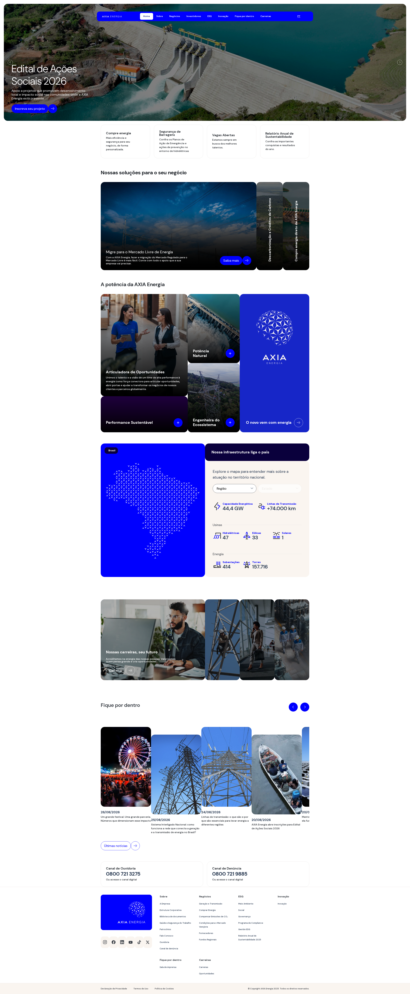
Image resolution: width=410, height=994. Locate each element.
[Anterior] (10, 62)
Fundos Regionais (208, 939)
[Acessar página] (298, 422)
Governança (244, 916)
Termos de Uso (140, 988)
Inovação (282, 903)
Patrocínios (165, 929)
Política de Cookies (164, 988)
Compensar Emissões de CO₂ (213, 916)
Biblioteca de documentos (173, 916)
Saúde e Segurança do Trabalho (175, 923)
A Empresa (165, 903)
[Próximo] (399, 62)
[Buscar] (290, 16)
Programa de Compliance (250, 923)
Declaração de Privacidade (114, 988)
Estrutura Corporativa (170, 910)
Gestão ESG (244, 929)
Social (241, 910)
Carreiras (203, 967)
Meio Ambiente (245, 903)
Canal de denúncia (169, 948)
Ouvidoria (164, 942)
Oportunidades (206, 973)
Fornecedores (206, 933)
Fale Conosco (166, 935)
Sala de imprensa (168, 967)
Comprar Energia (207, 910)
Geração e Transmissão (210, 903)
